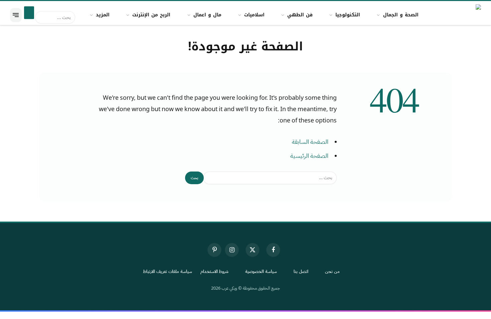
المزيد (103, 14)
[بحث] (29, 12)
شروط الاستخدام (214, 271)
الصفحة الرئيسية (309, 155)
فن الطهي (300, 14)
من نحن (332, 271)
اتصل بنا (301, 271)
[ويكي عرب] (474, 15)
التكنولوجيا (347, 14)
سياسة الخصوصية (261, 271)
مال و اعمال (207, 14)
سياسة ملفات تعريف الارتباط (167, 271)
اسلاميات (254, 14)
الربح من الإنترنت (151, 14)
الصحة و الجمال (401, 14)
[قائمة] (16, 15)
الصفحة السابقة (310, 141)
